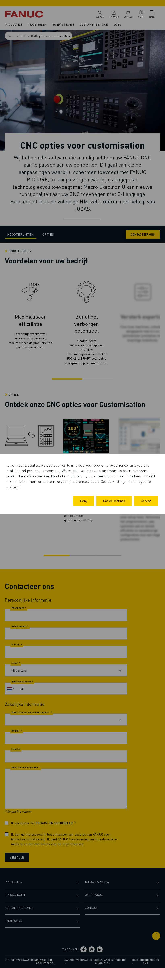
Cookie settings (114, 501)
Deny (83, 501)
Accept (146, 501)
